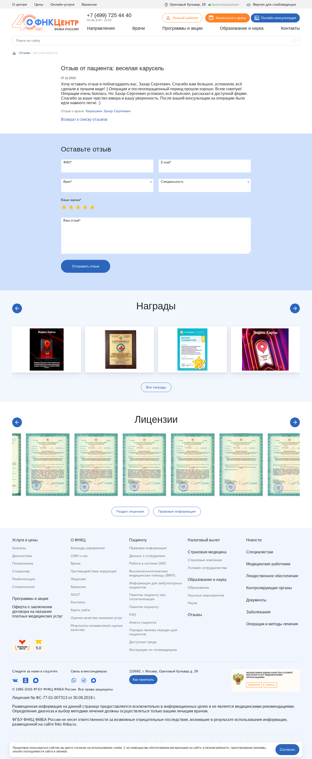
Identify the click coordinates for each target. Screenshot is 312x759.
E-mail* (166, 162)
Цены (38, 4)
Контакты (78, 602)
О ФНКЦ (78, 540)
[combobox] (107, 185)
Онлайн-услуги (62, 4)
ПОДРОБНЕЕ (254, 685)
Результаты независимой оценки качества (97, 628)
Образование (198, 587)
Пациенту (138, 540)
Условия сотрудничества (207, 568)
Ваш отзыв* (71, 220)
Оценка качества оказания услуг (96, 618)
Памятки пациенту (144, 607)
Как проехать (143, 679)
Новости (254, 540)
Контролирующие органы (269, 588)
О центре (19, 4)
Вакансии (89, 4)
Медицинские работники (268, 564)
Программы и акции (30, 599)
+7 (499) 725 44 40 (109, 15)
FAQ (132, 615)
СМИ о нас (79, 556)
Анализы (19, 548)
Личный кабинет (185, 18)
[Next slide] (295, 308)
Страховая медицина (207, 552)
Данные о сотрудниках (147, 556)
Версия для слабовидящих (274, 4)
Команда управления (88, 548)
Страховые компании (205, 560)
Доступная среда (142, 642)
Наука (192, 603)
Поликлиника (22, 563)
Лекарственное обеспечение (272, 576)
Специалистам (259, 552)
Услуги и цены (25, 540)
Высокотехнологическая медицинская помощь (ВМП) (152, 573)
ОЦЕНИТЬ (270, 685)
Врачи (75, 563)
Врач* (67, 181)
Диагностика (22, 556)
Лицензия (78, 579)
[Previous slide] (17, 308)
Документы (256, 600)
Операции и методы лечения (272, 624)
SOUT (75, 595)
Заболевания (258, 612)
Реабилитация (23, 579)
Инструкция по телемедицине (153, 650)
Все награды (156, 387)
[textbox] (107, 182)
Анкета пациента (142, 622)
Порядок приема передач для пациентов (153, 632)
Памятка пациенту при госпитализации (147, 597)
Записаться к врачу (230, 18)
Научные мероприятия (206, 595)
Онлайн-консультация (278, 18)
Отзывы (195, 615)
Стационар (21, 571)
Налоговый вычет (204, 540)
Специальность (172, 181)
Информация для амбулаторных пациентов (155, 585)
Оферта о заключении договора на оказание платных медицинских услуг (37, 611)
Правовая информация (177, 511)
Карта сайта (80, 610)
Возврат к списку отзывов (84, 119)
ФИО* (67, 162)
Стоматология (23, 587)
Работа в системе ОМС (147, 563)
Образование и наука (207, 579)
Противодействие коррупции (94, 571)
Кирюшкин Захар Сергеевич (108, 111)
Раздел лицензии (130, 511)
